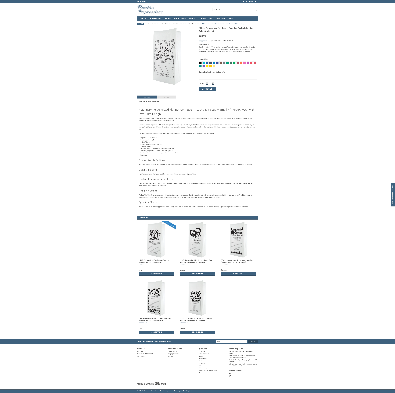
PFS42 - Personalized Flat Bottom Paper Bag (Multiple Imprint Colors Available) (196, 319)
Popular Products (180, 18)
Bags (155, 23)
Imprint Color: (204, 59)
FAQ (200, 372)
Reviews (166, 97)
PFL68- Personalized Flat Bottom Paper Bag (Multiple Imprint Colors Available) (154, 261)
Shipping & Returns (173, 354)
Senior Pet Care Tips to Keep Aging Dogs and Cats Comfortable (243, 360)
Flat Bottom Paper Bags (165, 23)
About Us (192, 18)
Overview (147, 97)
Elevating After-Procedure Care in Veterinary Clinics (241, 352)
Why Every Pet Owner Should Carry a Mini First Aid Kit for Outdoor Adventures (243, 365)
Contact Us (202, 18)
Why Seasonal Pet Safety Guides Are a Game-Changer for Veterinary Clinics (242, 356)
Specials (168, 18)
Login (243, 1)
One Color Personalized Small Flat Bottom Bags (186, 23)
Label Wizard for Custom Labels (208, 370)
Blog (210, 18)
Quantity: (202, 83)
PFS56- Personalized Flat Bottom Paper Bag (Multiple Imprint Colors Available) (237, 261)
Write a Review (228, 40)
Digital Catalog (220, 18)
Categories (142, 18)
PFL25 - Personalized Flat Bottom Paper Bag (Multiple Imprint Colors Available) (155, 319)
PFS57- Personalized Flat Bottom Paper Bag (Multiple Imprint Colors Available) (196, 261)
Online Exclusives (155, 18)
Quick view (156, 257)
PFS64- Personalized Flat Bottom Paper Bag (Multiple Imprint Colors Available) (223, 23)
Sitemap (170, 356)
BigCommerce (170, 391)
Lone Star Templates (186, 391)
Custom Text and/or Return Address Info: (212, 72)
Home (149, 23)
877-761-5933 (141, 1)
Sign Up (250, 1)
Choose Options (156, 274)
